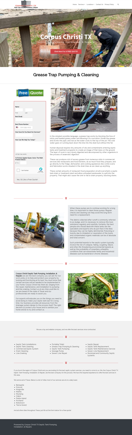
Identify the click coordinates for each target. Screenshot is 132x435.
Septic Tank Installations (26, 344)
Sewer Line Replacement (98, 351)
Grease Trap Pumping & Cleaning (65, 347)
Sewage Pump (58, 351)
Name (17, 107)
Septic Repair (93, 344)
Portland (19, 401)
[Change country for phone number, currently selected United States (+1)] (17, 127)
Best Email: (19, 116)
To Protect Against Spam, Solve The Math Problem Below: (29, 158)
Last (26, 113)
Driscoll (19, 387)
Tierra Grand (21, 405)
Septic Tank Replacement (98, 347)
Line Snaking (21, 353)
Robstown (20, 403)
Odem (18, 396)
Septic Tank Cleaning (24, 347)
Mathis (19, 392)
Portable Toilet (58, 344)
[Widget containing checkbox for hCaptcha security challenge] (29, 170)
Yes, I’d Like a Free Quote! (27, 180)
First (16, 113)
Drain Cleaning (22, 351)
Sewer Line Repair (59, 353)
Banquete (20, 385)
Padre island (21, 398)
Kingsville (20, 389)
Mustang (19, 394)
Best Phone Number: (22, 124)
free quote (67, 410)
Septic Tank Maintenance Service (101, 349)
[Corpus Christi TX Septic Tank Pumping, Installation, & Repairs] (25, 4)
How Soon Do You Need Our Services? (28, 132)
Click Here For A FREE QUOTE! (66, 51)
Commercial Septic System (27, 349)
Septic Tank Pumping (60, 349)
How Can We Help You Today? (25, 140)
